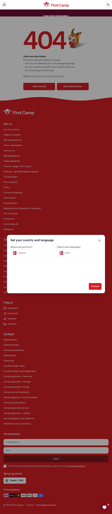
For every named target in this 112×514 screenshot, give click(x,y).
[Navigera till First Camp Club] (4, 5)
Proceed (95, 286)
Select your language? (69, 247)
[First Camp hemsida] (56, 4)
